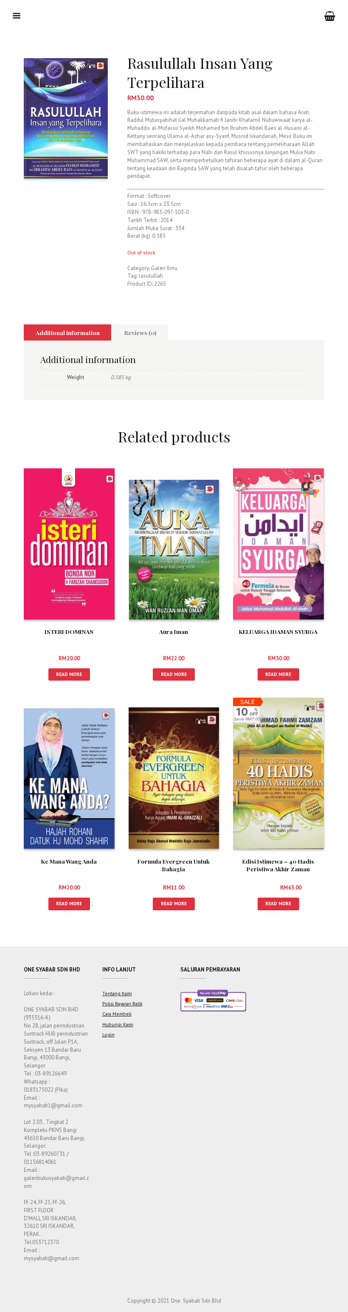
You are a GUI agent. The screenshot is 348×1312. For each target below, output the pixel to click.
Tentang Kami (117, 993)
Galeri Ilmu (164, 268)
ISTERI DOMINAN (69, 631)
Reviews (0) (140, 332)
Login (108, 1034)
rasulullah (151, 275)
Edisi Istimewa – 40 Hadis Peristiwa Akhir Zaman (278, 865)
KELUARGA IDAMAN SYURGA (278, 631)
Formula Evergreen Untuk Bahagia (174, 865)
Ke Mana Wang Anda (69, 861)
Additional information (68, 332)
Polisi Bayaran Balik (122, 1003)
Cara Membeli (117, 1014)
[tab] (67, 332)
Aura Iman (173, 631)
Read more (69, 674)
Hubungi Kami (117, 1024)
